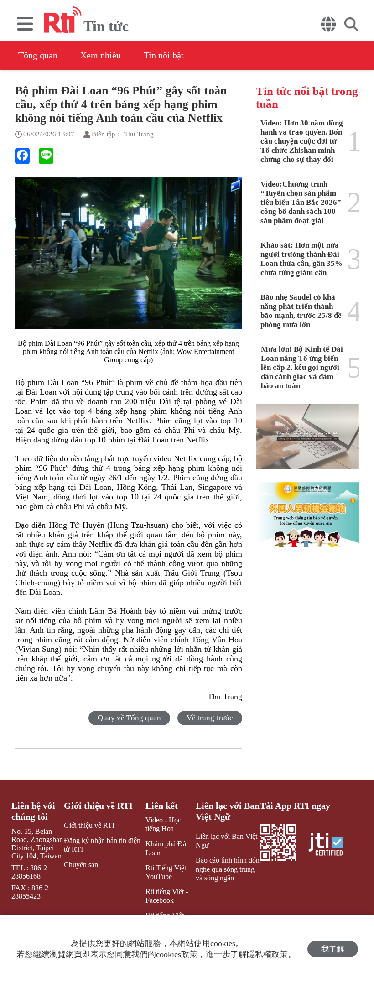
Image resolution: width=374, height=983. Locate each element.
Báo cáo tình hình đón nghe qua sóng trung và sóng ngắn (228, 868)
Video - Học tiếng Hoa (163, 824)
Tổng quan (37, 55)
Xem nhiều (100, 55)
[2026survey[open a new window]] (307, 443)
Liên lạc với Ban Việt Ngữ (228, 811)
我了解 (332, 949)
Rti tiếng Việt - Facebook (166, 896)
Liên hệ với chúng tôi (33, 811)
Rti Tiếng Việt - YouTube (167, 872)
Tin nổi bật (164, 55)
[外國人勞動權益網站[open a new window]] (307, 521)
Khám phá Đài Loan (166, 848)
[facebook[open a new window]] (22, 156)
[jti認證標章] (331, 845)
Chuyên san (81, 865)
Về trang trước (210, 717)
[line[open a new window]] (46, 156)
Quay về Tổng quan (129, 717)
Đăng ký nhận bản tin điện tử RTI (102, 845)
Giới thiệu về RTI (98, 806)
